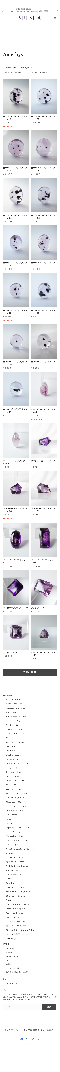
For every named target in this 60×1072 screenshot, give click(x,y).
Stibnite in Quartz (15, 896)
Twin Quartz (12, 917)
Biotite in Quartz (15, 725)
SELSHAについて (13, 948)
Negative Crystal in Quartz (20, 849)
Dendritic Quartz (15, 746)
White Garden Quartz (17, 793)
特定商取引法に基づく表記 (17, 972)
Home (6, 41)
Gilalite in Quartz (15, 789)
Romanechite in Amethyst (16, 68)
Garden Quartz (14, 785)
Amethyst (11, 712)
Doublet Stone (13, 755)
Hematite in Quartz (16, 806)
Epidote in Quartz (15, 772)
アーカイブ (11, 938)
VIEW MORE (30, 672)
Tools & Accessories (15, 921)
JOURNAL (10, 952)
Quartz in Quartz (15, 861)
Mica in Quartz (14, 844)
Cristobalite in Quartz (17, 742)
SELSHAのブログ (13, 983)
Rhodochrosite (13, 874)
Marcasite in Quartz (16, 836)
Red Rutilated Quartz (17, 866)
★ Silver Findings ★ (16, 926)
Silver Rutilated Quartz (18, 891)
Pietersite (11, 853)
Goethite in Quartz (16, 802)
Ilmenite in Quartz (15, 810)
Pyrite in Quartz (14, 857)
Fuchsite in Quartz (15, 780)
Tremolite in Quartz (16, 908)
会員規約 (50, 1030)
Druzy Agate (12, 759)
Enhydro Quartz (14, 768)
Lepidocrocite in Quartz (18, 827)
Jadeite (9, 823)
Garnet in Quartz (15, 797)
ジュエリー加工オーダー (17, 934)
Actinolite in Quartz (16, 699)
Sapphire (10, 883)
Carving (10, 738)
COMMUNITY (12, 956)
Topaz (9, 900)
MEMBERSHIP (13, 960)
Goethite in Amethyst (13, 72)
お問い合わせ (11, 964)
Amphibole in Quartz (17, 716)
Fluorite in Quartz (15, 776)
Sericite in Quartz (15, 887)
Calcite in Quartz (15, 733)
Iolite (8, 819)
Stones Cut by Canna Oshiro (20, 930)
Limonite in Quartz (16, 832)
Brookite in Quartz (16, 729)
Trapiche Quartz (14, 913)
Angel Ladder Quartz (17, 704)
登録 (49, 1007)
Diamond (11, 750)
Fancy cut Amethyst (40, 72)
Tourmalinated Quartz (17, 904)
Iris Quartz (11, 814)
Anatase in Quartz (15, 708)
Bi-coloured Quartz (16, 721)
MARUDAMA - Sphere (17, 840)
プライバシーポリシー (15, 968)
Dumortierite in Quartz (18, 763)
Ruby (9, 879)
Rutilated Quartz (15, 870)
